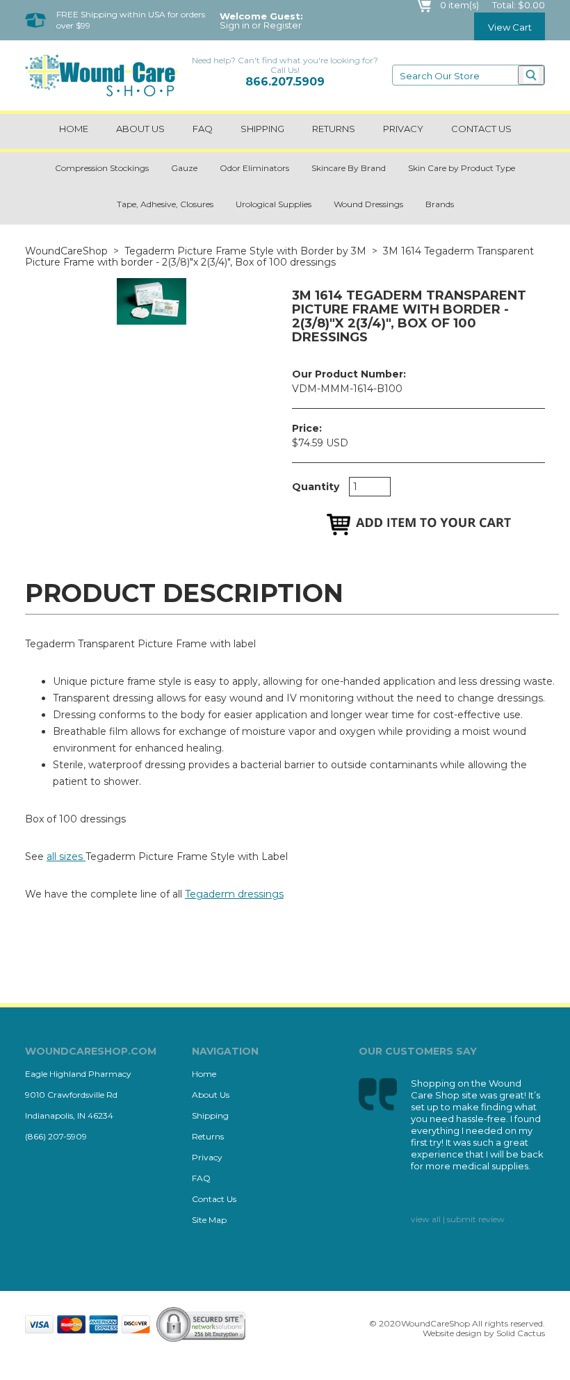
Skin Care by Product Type (461, 168)
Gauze (184, 168)
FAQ (203, 128)
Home (73, 128)
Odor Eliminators (254, 168)
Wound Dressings (368, 204)
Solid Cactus (520, 1333)
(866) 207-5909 (56, 1136)
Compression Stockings (102, 168)
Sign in (235, 25)
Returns (333, 128)
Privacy (403, 128)
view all (426, 1219)
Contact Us (214, 1199)
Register (282, 25)
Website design (452, 1333)
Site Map (209, 1220)
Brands (439, 204)
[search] (531, 75)
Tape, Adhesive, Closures (165, 204)
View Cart (510, 27)
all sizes (66, 856)
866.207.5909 (285, 81)
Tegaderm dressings (234, 894)
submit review (476, 1219)
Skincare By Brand (348, 168)
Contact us (481, 128)
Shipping (262, 128)
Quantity (315, 486)
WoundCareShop (66, 251)
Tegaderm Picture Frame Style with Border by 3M (245, 251)
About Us (140, 128)
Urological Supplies (273, 204)
